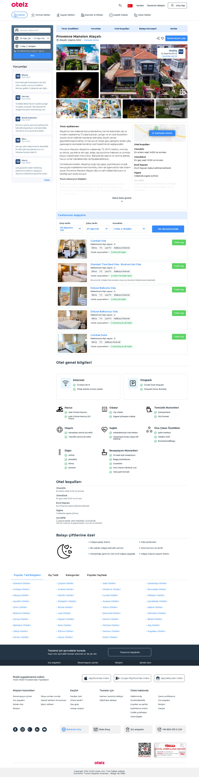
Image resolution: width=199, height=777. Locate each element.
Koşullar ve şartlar (139, 704)
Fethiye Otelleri (111, 625)
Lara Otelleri (64, 613)
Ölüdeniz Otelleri (112, 589)
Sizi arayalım (54, 662)
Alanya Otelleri (21, 595)
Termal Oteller (42, 15)
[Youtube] (44, 729)
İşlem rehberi (47, 704)
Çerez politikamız (166, 696)
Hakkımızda (136, 696)
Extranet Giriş (74, 729)
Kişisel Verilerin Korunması (53, 700)
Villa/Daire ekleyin (108, 700)
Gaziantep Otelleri (157, 583)
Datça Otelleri (20, 631)
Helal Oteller (144, 15)
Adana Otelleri (155, 607)
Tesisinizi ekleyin (156, 5)
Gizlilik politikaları (138, 712)
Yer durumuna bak (168, 229)
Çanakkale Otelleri (157, 601)
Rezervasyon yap (176, 38)
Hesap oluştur (77, 708)
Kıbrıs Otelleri (110, 607)
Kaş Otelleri (154, 625)
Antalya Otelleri (21, 589)
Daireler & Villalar (94, 15)
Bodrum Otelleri (21, 613)
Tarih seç (179, 242)
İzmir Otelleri (20, 607)
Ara (32, 55)
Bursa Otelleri (65, 607)
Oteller (21, 15)
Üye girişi (74, 704)
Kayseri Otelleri (66, 619)
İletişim (119, 662)
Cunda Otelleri (110, 595)
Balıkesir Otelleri (22, 625)
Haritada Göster (163, 133)
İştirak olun (145, 662)
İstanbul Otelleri (21, 583)
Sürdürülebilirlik (137, 700)
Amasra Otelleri (111, 601)
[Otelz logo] (20, 6)
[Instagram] (22, 729)
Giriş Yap (180, 5)
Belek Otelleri (155, 619)
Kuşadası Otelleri (156, 631)
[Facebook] (15, 729)
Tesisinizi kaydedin (130, 652)
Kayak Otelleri (67, 15)
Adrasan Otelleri (156, 595)
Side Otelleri (109, 583)
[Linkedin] (37, 729)
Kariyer (161, 708)
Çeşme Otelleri (66, 583)
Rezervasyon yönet (88, 662)
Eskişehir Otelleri (67, 601)
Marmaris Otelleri (157, 613)
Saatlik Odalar (120, 15)
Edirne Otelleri (65, 631)
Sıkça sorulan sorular (51, 696)
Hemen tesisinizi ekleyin (111, 696)
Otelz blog (104, 729)
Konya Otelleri (20, 619)
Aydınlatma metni (139, 708)
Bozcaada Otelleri (157, 589)
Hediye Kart (76, 696)
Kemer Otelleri (21, 637)
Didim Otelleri (110, 637)
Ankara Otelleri (66, 589)
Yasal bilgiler (136, 716)
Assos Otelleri (65, 637)
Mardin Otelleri (66, 595)
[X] (30, 729)
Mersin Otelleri (111, 619)
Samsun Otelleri (111, 631)
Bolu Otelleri (64, 625)
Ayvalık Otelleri (21, 601)
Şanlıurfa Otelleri (111, 613)
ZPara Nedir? (76, 700)
